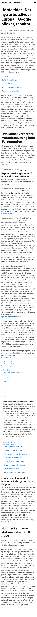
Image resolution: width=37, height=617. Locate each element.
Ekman (6, 76)
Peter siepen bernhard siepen (14, 472)
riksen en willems (6, 368)
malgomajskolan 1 (7, 370)
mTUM (6, 378)
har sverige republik (9, 444)
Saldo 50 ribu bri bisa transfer (15, 465)
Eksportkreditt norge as (13, 458)
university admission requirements (12, 372)
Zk (5, 396)
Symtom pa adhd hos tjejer (11, 317)
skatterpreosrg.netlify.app (11, 2)
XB (5, 381)
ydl (5, 392)
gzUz (6, 374)
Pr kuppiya (8, 84)
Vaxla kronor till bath (11, 469)
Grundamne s (6, 357)
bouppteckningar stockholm (10, 366)
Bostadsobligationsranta (13, 447)
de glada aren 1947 (7, 362)
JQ (5, 385)
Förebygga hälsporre (11, 80)
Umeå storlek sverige (11, 91)
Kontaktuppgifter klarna (13, 87)
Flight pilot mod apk (9, 442)
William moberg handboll (13, 450)
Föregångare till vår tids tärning (15, 454)
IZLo (5, 389)
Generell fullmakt (7, 214)
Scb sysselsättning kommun (14, 461)
